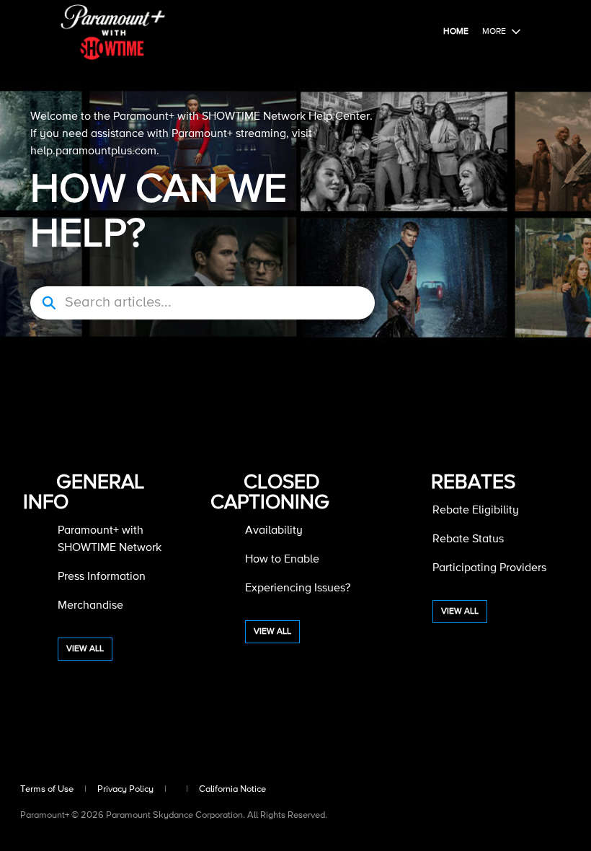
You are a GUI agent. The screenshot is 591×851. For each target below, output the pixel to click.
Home (455, 31)
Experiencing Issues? (297, 588)
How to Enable (282, 559)
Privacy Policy (125, 789)
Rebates (473, 482)
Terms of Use (47, 789)
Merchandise (90, 606)
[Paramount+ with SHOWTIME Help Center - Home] (113, 32)
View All (85, 649)
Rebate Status (468, 539)
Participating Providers (489, 568)
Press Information (102, 577)
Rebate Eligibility (475, 510)
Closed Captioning (269, 492)
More (494, 31)
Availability (274, 531)
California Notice (232, 789)
